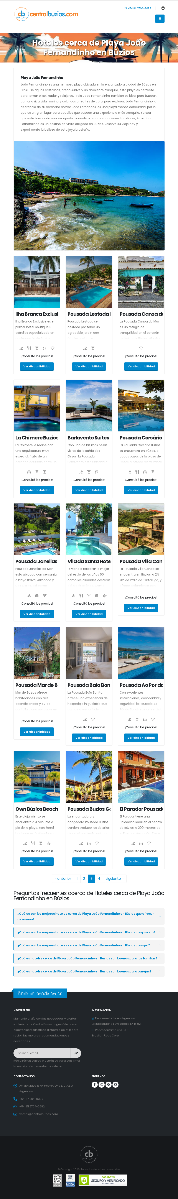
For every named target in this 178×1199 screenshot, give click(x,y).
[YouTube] (115, 1085)
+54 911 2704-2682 (139, 8)
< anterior (62, 878)
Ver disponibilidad (37, 366)
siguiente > (115, 878)
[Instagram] (102, 1085)
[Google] (108, 1085)
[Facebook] (95, 1085)
